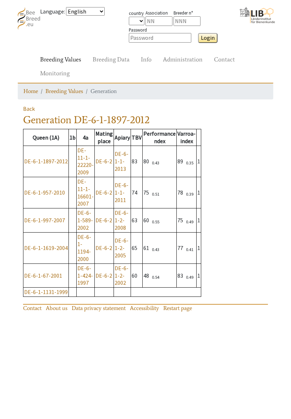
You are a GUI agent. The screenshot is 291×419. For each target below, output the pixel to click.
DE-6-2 (103, 161)
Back (29, 108)
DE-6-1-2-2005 (121, 248)
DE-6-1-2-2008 (121, 220)
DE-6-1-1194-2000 (84, 247)
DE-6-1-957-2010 (44, 192)
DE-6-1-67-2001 (43, 275)
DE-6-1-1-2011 (121, 192)
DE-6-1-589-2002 (85, 220)
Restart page (177, 308)
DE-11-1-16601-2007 (85, 192)
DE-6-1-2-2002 (121, 276)
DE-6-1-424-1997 (85, 276)
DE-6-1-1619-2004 (46, 247)
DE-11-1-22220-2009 (85, 161)
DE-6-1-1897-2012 (46, 161)
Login (208, 37)
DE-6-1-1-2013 (121, 161)
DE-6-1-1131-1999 (46, 291)
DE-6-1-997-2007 (44, 220)
